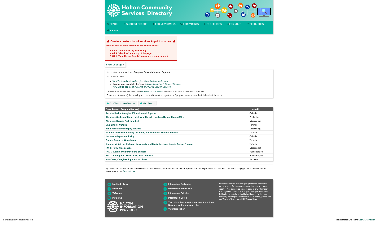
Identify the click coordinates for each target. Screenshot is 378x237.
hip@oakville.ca (120, 183)
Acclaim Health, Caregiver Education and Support (131, 113)
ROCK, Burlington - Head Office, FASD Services (129, 155)
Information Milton (177, 197)
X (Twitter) (117, 193)
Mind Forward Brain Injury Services (123, 128)
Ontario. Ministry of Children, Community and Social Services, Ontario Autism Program (149, 143)
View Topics (140, 81)
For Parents (191, 24)
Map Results (148, 103)
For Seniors (214, 24)
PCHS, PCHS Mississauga (119, 147)
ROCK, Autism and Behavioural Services (126, 151)
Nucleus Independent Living (120, 136)
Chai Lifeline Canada (116, 124)
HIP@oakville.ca (249, 199)
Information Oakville (178, 193)
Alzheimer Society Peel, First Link (123, 120)
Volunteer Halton (176, 208)
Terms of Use (129, 171)
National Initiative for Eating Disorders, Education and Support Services (142, 132)
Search (114, 24)
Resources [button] (256, 24)
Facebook (117, 188)
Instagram (117, 197)
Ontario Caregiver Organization (121, 140)
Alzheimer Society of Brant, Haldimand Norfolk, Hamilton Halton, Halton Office (145, 117)
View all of (142, 86)
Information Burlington (179, 183)
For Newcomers (165, 24)
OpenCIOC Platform (367, 219)
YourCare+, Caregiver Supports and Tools (127, 159)
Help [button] (112, 30)
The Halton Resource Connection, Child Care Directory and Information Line (191, 204)
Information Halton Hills (180, 188)
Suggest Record (137, 24)
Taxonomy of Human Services (152, 91)
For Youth (235, 24)
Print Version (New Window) (122, 103)
